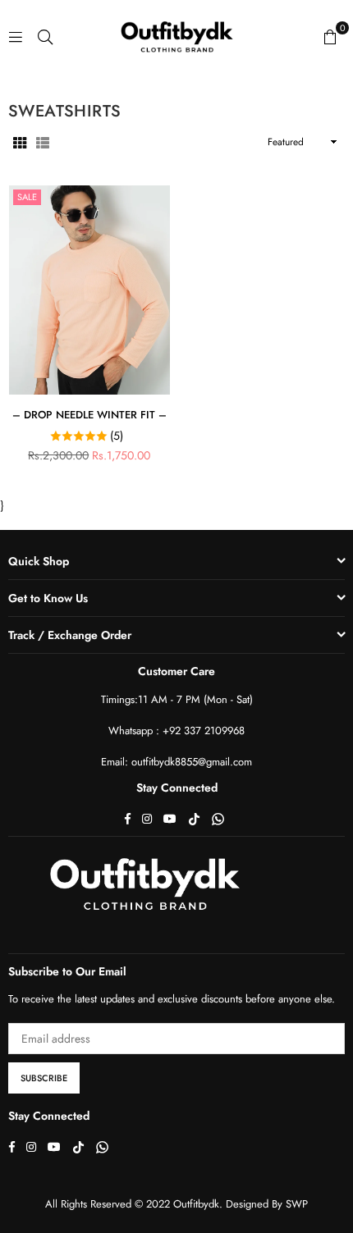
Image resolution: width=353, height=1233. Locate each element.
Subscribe (44, 1078)
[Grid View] (19, 142)
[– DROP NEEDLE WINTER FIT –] (89, 289)
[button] (330, 36)
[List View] (42, 142)
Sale (27, 196)
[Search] (45, 36)
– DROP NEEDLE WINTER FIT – (89, 414)
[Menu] (15, 36)
